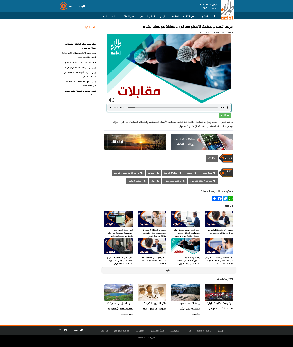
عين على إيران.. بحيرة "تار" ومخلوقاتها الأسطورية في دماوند (119, 309)
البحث (105, 16)
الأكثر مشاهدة (87, 34)
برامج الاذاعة (190, 16)
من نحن (104, 330)
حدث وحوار (207, 173)
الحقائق (151, 173)
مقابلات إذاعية (171, 173)
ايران (162, 16)
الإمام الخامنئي (148, 16)
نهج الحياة (129, 16)
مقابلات (212, 158)
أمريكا (190, 173)
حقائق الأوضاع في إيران (201, 181)
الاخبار (205, 16)
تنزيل (223, 115)
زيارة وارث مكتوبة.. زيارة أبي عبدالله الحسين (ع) (220, 306)
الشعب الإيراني (135, 181)
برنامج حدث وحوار (172, 181)
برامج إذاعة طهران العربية (126, 173)
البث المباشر (157, 330)
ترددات (115, 16)
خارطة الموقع (122, 330)
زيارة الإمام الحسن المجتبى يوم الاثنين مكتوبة (189, 309)
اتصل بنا (140, 330)
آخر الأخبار (90, 27)
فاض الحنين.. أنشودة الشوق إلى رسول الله (154, 306)
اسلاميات (174, 16)
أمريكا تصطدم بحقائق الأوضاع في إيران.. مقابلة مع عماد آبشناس (187, 27)
